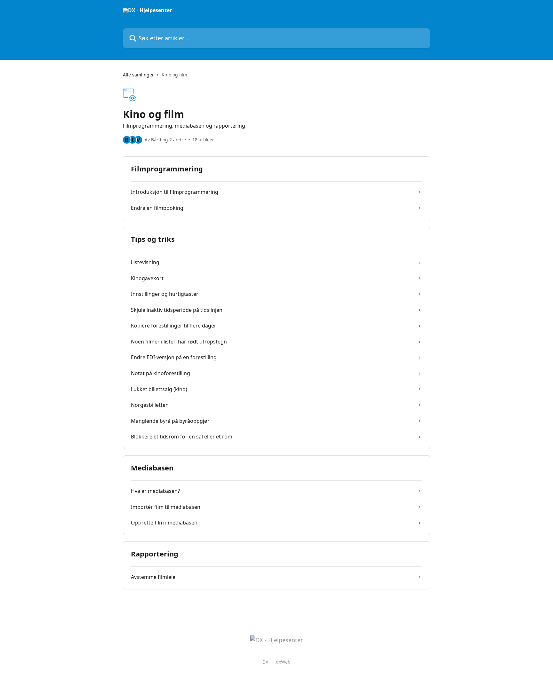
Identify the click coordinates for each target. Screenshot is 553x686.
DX (265, 662)
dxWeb (283, 662)
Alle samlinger (138, 75)
